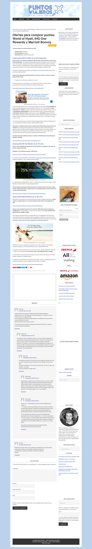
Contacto (67, 94)
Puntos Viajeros (41, 540)
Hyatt (22, 106)
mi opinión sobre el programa (32, 159)
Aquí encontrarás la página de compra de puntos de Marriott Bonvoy (28, 264)
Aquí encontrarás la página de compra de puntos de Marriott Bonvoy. (28, 205)
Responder (17, 328)
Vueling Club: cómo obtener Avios (65, 466)
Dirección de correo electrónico (65, 210)
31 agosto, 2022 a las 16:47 (25, 444)
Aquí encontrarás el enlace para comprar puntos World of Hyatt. (27, 140)
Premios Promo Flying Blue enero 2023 (71, 131)
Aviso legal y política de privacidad (39, 541)
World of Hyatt (16, 60)
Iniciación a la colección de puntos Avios (67, 461)
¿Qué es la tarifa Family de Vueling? (66, 298)
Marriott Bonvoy (42, 270)
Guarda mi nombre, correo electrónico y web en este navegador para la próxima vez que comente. (32, 503)
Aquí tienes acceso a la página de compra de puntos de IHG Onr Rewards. (29, 154)
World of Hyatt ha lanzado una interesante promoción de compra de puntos (35, 70)
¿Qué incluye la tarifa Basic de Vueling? (67, 293)
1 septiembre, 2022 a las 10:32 (27, 335)
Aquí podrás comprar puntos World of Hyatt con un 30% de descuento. (28, 88)
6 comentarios (52, 45)
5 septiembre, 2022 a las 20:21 (30, 357)
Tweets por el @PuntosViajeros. (65, 372)
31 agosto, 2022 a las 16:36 (25, 310)
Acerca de (61, 35)
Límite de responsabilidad (54, 541)
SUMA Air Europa (62, 464)
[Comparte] (26, 267)
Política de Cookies (46, 543)
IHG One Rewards (34, 270)
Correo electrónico (17, 489)
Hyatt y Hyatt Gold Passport (25, 270)
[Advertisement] (46, 25)
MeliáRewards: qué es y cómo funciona (67, 459)
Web (14, 495)
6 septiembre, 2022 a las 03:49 (32, 400)
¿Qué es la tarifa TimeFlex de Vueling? (66, 296)
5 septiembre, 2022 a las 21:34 (32, 378)
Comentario (15, 468)
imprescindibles (62, 38)
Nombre (15, 483)
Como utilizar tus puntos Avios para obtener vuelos (69, 456)
